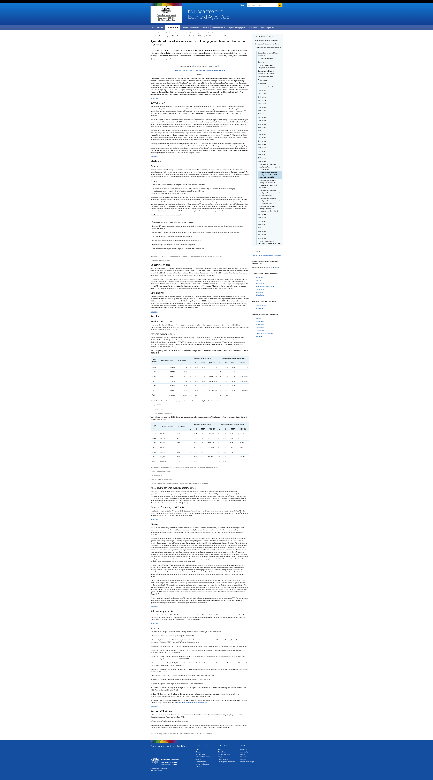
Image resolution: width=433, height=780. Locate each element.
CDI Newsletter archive (265, 58)
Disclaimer (259, 336)
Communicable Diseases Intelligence (192, 33)
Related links (260, 295)
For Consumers (200, 754)
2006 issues (262, 154)
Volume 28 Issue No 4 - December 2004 (270, 200)
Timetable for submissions (264, 333)
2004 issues (179, 36)
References (222, 70)
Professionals (190, 28)
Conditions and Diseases (173, 33)
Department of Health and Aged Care (165, 761)
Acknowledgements (210, 70)
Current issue (260, 322)
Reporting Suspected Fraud (226, 762)
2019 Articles (262, 110)
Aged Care (267, 28)
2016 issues (262, 121)
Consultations (222, 752)
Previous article (261, 305)
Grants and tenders (224, 754)
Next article (259, 308)
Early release (266, 72)
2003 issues (262, 214)
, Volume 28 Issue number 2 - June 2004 (205, 36)
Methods (185, 70)
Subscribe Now (274, 267)
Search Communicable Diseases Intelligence (266, 255)
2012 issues (262, 134)
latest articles (266, 66)
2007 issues (262, 151)
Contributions (260, 330)
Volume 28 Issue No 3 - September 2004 (270, 192)
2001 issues (262, 221)
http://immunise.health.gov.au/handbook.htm (192, 702)
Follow (241, 5)
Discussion (199, 70)
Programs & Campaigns (203, 764)
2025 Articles (262, 90)
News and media (217, 28)
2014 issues (262, 127)
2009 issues (262, 144)
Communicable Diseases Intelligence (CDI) (162, 36)
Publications (260, 289)
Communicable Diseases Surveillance (213, 33)
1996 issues (262, 238)
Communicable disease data (265, 286)
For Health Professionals (203, 757)
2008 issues (262, 148)
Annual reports (262, 80)
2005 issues (262, 158)
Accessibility (244, 752)
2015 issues (262, 124)
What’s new (259, 277)
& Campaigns (236, 28)
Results (191, 70)
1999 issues (262, 228)
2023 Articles (262, 97)
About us (206, 28)
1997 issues (262, 235)
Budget (220, 757)
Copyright (243, 759)
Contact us (259, 292)
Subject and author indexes (267, 87)
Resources (252, 28)
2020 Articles (262, 107)
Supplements (262, 83)
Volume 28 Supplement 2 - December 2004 (269, 208)
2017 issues (262, 117)
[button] (426, 778)
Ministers (160, 28)
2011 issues (262, 137)
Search (268, 54)
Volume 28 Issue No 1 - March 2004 (270, 167)
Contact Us (243, 749)
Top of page (154, 98)
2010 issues (262, 141)
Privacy (242, 754)
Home (152, 33)
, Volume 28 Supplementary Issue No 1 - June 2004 (268, 183)
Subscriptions (260, 327)
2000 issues (262, 224)
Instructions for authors (265, 77)
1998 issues (262, 231)
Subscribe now (263, 62)
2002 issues (262, 218)
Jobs (219, 749)
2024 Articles (262, 93)
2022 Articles (262, 100)
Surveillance (260, 283)
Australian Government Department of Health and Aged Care (166, 13)
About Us (198, 759)
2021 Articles (262, 104)
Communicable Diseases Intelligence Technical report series (269, 242)
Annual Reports (223, 759)
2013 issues (262, 131)
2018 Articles (262, 114)
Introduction (177, 70)
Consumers (172, 28)
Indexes (258, 319)
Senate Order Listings (247, 762)
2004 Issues (260, 324)
